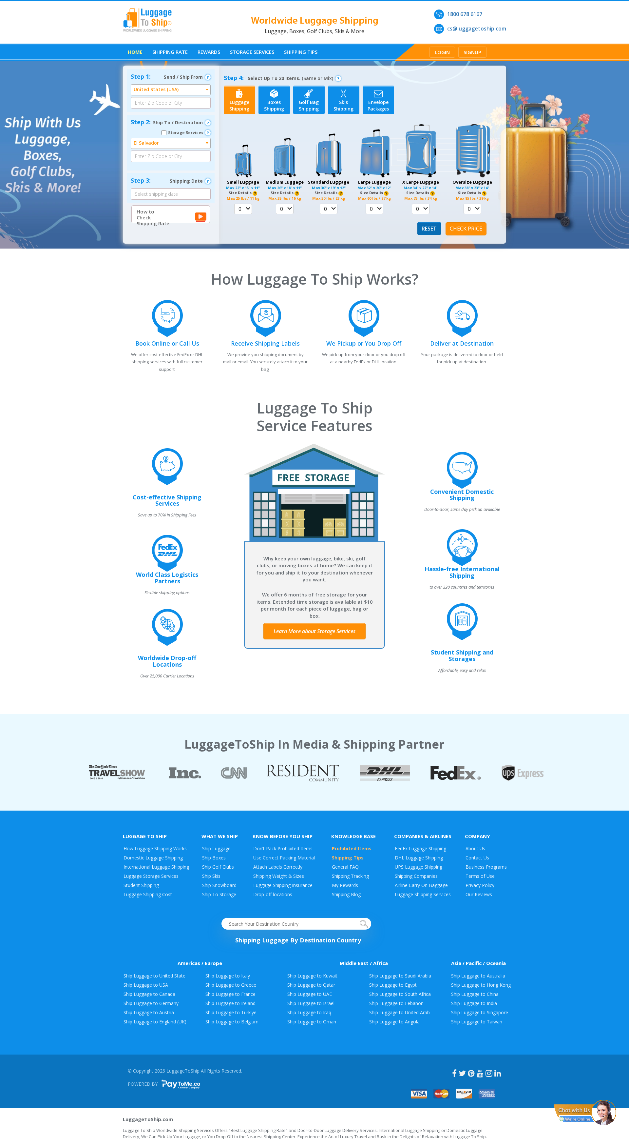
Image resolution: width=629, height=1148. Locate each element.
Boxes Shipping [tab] (274, 105)
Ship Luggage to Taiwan (476, 1021)
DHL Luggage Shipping (419, 858)
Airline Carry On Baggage (421, 885)
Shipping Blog (346, 894)
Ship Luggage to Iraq (309, 1012)
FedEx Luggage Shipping (420, 848)
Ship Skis (211, 876)
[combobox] (171, 89)
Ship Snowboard (219, 885)
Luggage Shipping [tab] (239, 105)
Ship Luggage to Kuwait (312, 976)
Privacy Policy (480, 885)
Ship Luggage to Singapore (479, 1012)
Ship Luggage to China (475, 994)
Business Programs (486, 867)
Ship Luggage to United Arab (399, 1012)
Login (442, 52)
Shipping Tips (300, 52)
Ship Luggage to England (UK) (155, 1021)
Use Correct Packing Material (284, 858)
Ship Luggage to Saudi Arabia (400, 976)
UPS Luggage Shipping (418, 867)
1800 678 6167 (464, 14)
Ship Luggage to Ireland (230, 1003)
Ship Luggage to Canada (149, 994)
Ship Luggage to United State (154, 976)
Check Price (466, 228)
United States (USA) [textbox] (156, 89)
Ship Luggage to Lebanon (396, 1003)
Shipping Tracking (350, 876)
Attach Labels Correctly (277, 867)
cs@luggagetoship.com (476, 28)
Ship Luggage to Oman (311, 1021)
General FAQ (345, 867)
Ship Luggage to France (230, 994)
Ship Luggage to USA (146, 985)
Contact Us (477, 858)
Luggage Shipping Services (423, 894)
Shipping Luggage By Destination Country (298, 940)
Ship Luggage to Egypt (393, 985)
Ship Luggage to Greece (230, 985)
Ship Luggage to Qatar (311, 985)
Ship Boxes (214, 858)
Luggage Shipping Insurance (283, 885)
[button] (243, 209)
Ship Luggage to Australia (478, 976)
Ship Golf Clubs (218, 867)
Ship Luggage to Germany (151, 1003)
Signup (472, 52)
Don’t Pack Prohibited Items (283, 848)
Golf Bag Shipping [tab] (309, 105)
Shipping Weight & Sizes (278, 876)
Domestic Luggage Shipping (153, 858)
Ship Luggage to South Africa (400, 994)
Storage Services (252, 52)
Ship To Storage (219, 894)
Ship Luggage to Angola (394, 1021)
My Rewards (345, 885)
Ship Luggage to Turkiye (231, 1012)
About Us (475, 848)
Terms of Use (480, 876)
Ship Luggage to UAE (309, 994)
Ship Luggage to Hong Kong (481, 985)
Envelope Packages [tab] (378, 105)
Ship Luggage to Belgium (231, 1021)
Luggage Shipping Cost (148, 894)
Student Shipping (141, 885)
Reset (429, 228)
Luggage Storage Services (151, 876)
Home (135, 52)
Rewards (209, 52)
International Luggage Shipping (156, 867)
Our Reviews (479, 894)
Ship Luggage (216, 848)
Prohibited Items (352, 848)
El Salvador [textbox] (146, 143)
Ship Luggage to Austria (149, 1012)
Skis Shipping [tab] (343, 105)
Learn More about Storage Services (314, 631)
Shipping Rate (170, 52)
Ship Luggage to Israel (310, 1003)
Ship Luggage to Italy (227, 976)
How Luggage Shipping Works (155, 848)
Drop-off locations (272, 894)
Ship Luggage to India (474, 1003)
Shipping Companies (416, 876)
